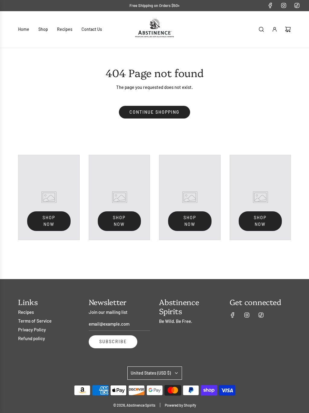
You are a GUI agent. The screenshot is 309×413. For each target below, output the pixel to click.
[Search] (261, 29)
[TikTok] (297, 5)
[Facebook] (270, 5)
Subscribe (113, 341)
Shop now (49, 221)
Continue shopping (154, 112)
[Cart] (288, 29)
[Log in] (274, 29)
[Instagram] (283, 5)
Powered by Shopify (180, 405)
